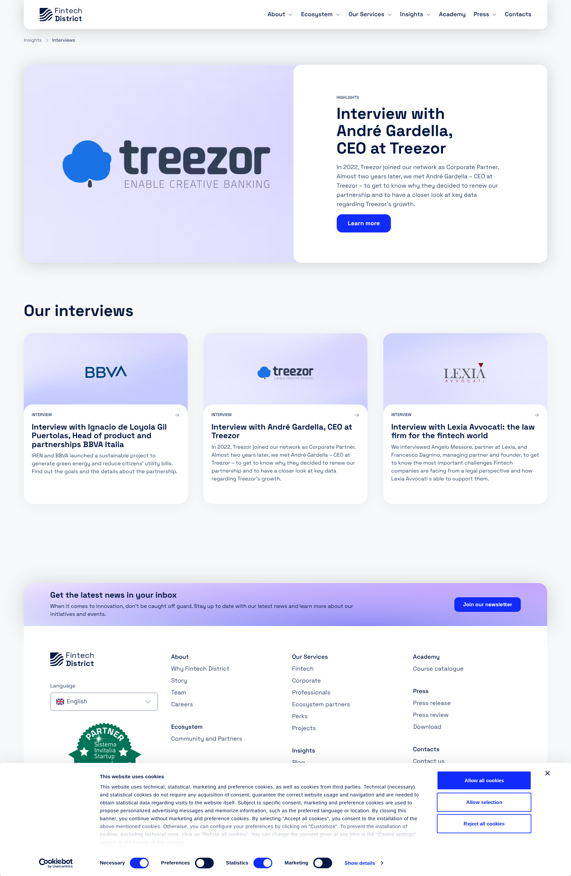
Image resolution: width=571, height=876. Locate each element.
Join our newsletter (487, 604)
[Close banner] (547, 773)
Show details (360, 863)
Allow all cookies (484, 780)
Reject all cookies (484, 823)
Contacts (518, 14)
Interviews (63, 40)
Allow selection (484, 802)
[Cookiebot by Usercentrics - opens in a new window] (56, 863)
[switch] (204, 863)
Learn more (364, 223)
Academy (452, 14)
